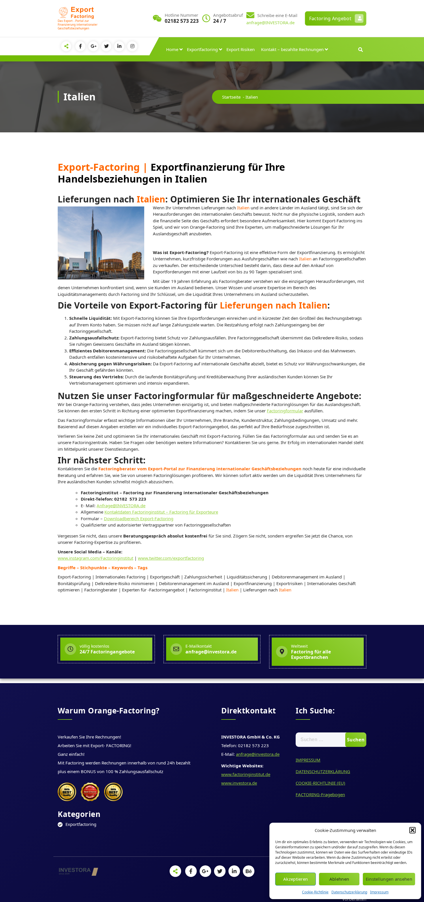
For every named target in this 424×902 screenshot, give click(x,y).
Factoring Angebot (330, 18)
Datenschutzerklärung (349, 892)
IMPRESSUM (308, 760)
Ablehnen (339, 879)
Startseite (231, 97)
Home (172, 49)
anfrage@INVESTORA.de (270, 22)
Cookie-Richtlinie (315, 892)
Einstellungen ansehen (389, 879)
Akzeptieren (295, 879)
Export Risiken (240, 49)
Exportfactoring (202, 49)
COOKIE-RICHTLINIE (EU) (320, 783)
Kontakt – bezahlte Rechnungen (292, 49)
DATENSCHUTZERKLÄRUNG (323, 771)
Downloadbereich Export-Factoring (138, 518)
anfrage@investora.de (257, 754)
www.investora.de (239, 783)
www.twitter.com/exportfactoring (171, 558)
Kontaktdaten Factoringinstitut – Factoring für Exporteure (161, 512)
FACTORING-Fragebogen (320, 794)
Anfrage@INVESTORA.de (121, 505)
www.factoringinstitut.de (245, 774)
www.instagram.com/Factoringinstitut (95, 558)
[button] (412, 830)
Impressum (379, 892)
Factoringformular (285, 411)
